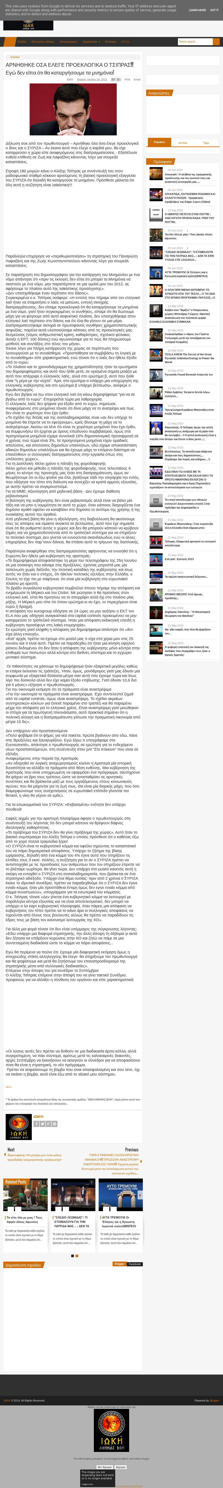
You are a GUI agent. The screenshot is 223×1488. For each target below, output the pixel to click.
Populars (159, 142)
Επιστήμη (110, 41)
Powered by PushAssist (129, 1486)
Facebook (36, 1124)
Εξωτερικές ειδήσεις (43, 41)
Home (10, 42)
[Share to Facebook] (31, 1198)
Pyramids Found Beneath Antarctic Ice (189, 374)
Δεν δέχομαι (105, 1467)
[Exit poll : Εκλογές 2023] (156, 559)
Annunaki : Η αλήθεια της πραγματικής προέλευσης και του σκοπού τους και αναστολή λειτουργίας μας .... (188, 178)
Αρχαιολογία (90, 41)
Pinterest (54, 1124)
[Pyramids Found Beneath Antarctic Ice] (156, 375)
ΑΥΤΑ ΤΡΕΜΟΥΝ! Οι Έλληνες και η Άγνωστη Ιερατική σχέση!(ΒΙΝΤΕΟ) (119, 1222)
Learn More (197, 10)
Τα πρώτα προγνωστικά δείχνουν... (186, 576)
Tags (206, 143)
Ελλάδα (21, 41)
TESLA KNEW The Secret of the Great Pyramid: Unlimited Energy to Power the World (189, 358)
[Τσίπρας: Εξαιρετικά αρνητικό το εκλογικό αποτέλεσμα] (156, 542)
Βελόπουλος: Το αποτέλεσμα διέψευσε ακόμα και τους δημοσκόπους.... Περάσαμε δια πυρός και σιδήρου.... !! (188, 455)
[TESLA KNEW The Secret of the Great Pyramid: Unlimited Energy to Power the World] (156, 355)
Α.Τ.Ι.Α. (126, 41)
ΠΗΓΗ (9, 1087)
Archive (182, 143)
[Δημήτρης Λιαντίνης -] (156, 612)
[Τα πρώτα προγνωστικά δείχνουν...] (156, 577)
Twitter (42, 1124)
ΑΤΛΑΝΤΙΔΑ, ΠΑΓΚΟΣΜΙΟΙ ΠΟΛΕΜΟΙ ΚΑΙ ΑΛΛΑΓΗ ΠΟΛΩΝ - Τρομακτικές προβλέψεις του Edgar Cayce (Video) (190, 198)
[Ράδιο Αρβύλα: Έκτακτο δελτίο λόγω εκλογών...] (156, 392)
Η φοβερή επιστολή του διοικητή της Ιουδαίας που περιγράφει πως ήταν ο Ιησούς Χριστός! (187, 651)
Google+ (48, 1124)
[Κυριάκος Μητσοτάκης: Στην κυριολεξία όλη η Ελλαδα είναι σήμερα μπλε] (156, 524)
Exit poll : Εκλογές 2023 (179, 559)
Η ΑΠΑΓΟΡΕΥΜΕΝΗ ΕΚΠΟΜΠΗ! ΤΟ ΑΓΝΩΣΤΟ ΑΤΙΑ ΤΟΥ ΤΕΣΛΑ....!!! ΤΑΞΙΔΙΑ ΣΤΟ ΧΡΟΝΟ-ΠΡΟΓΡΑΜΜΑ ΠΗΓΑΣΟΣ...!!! (190, 293)
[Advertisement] (140, 21)
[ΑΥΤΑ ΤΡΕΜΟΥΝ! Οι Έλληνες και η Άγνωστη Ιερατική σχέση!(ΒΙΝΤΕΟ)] (121, 1195)
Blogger (120, 1263)
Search (216, 41)
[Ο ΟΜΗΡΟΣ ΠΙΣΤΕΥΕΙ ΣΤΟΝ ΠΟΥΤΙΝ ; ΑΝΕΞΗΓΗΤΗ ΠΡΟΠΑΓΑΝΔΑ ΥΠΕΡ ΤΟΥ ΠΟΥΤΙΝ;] (156, 214)
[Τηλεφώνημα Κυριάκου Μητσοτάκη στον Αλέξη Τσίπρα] (156, 410)
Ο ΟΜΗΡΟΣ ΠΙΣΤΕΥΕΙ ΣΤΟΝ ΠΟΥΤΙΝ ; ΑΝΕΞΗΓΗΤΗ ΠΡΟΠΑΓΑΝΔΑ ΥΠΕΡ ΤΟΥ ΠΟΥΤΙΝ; (189, 218)
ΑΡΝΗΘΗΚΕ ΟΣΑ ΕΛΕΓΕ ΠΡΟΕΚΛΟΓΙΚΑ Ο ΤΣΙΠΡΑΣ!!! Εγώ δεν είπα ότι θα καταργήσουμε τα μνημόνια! (69, 68)
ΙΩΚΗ (70, 79)
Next (140, 1194)
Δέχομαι (120, 1467)
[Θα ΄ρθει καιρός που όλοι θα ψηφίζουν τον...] (156, 630)
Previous (5, 1194)
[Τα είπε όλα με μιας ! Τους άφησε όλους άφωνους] (25, 1195)
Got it (214, 10)
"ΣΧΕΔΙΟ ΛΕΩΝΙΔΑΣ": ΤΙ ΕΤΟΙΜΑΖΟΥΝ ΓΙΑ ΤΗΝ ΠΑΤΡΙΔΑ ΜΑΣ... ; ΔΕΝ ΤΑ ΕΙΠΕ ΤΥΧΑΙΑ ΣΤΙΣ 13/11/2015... (71, 1226)
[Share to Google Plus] (42, 1198)
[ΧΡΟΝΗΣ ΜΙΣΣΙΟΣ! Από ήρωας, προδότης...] (156, 595)
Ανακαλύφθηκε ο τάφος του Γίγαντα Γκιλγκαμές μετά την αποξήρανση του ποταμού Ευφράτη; (187, 338)
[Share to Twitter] (37, 1198)
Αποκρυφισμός (68, 41)
